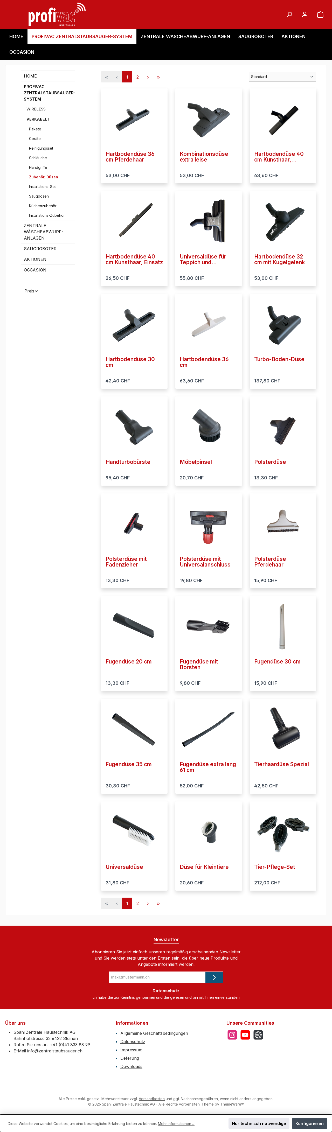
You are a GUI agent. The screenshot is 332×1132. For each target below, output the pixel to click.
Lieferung (129, 1058)
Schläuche (38, 158)
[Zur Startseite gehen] (57, 14)
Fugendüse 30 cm (277, 662)
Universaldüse (124, 867)
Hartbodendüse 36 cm (204, 362)
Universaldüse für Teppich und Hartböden (203, 259)
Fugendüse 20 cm (129, 662)
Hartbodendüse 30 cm (130, 362)
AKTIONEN (35, 259)
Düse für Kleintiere (204, 867)
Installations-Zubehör (47, 215)
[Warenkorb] (320, 14)
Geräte (35, 138)
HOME (30, 76)
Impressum (131, 1049)
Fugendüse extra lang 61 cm (208, 767)
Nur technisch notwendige (259, 1123)
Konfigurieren (309, 1123)
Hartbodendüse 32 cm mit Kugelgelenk (279, 259)
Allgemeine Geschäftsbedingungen (154, 1033)
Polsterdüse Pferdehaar (270, 562)
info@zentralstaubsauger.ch (54, 1050)
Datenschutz (132, 1041)
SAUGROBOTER (40, 248)
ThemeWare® (232, 1104)
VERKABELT (38, 119)
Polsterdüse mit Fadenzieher (126, 562)
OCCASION (35, 269)
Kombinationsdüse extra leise (204, 157)
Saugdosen (39, 196)
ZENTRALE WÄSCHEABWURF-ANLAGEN (43, 232)
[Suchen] (289, 14)
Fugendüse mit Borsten (199, 664)
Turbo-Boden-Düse (279, 359)
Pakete (35, 129)
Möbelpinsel (196, 462)
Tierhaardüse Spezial (281, 764)
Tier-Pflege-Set (274, 867)
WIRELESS (36, 109)
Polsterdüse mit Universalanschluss (205, 562)
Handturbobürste (128, 462)
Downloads (131, 1066)
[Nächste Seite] (148, 76)
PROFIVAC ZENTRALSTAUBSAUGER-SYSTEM (49, 93)
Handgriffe (38, 167)
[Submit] (214, 977)
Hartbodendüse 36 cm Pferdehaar (130, 157)
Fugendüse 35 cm (129, 764)
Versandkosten (152, 1098)
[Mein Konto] (304, 14)
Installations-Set (42, 186)
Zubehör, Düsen (43, 177)
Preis (29, 291)
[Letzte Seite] (158, 76)
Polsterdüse (270, 462)
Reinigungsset (41, 148)
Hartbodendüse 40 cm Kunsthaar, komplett (279, 157)
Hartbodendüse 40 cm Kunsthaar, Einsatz (134, 259)
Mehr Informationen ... (176, 1123)
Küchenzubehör (43, 206)
